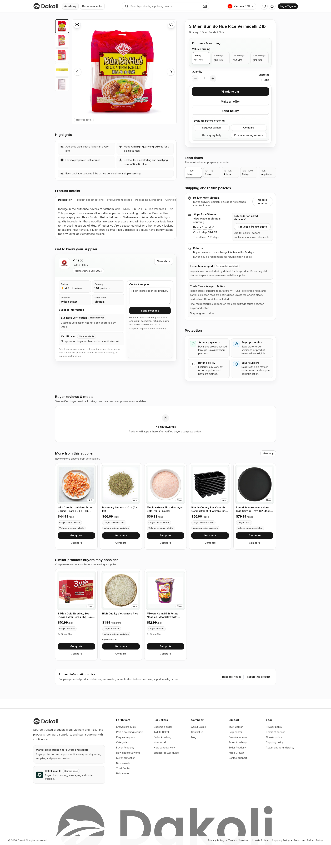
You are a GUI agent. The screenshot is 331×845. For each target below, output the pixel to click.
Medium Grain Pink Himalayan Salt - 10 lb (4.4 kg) (165, 509)
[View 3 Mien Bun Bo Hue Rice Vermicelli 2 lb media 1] (62, 26)
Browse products (126, 726)
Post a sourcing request (249, 135)
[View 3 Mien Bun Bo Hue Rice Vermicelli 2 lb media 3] (62, 55)
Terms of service (275, 732)
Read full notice (231, 676)
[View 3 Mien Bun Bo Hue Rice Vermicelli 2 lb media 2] (62, 41)
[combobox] (165, 6)
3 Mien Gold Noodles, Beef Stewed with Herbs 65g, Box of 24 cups (75, 615)
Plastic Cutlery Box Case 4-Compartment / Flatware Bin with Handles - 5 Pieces (208, 509)
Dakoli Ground (202, 227)
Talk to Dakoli (161, 732)
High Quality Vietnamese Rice (120, 613)
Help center (123, 773)
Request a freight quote (252, 226)
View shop (163, 261)
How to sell (160, 742)
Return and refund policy (280, 747)
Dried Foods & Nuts (213, 32)
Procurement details (119, 199)
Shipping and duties (202, 313)
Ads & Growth (236, 752)
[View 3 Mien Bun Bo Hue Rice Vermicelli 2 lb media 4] (62, 70)
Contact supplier (139, 284)
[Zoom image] (77, 24)
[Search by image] (205, 6)
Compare (248, 127)
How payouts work (164, 747)
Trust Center (123, 768)
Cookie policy (274, 737)
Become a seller (92, 6)
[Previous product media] (77, 72)
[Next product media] (170, 72)
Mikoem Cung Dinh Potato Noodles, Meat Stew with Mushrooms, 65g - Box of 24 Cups (164, 615)
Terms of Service (238, 840)
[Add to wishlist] (171, 24)
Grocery (193, 32)
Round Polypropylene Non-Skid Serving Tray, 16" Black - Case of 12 (254, 509)
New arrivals (123, 763)
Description (65, 199)
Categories (122, 742)
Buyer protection (125, 757)
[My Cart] (272, 6)
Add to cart (232, 91)
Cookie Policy (260, 840)
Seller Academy (163, 737)
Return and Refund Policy (308, 840)
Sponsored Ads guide (166, 752)
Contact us (197, 732)
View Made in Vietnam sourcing (206, 220)
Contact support (238, 757)
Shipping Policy (281, 840)
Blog (193, 737)
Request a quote (125, 737)
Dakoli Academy (238, 737)
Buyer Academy (125, 747)
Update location (263, 201)
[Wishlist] (264, 6)
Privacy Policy (216, 840)
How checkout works (128, 752)
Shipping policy (275, 742)
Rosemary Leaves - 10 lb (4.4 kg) (120, 509)
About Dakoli (198, 726)
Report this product (258, 676)
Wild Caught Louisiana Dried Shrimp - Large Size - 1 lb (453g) (75, 509)
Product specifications (90, 199)
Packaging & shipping (148, 199)
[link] (76, 506)
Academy (70, 6)
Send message (150, 310)
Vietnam (99, 301)
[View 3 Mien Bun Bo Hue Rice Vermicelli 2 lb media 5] (62, 84)
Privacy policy (274, 726)
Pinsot (78, 260)
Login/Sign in (288, 6)
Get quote (76, 535)
